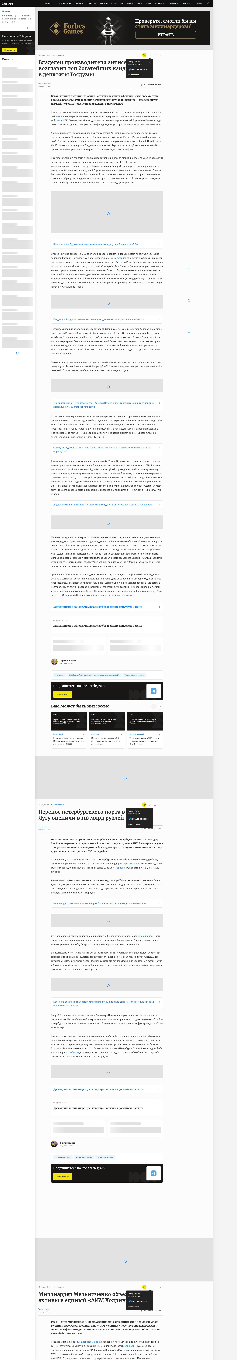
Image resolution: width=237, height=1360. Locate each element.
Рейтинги (79, 3)
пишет (59, 120)
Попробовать (134, 74)
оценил (144, 841)
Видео (114, 3)
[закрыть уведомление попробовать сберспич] (150, 63)
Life (121, 3)
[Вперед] (167, 552)
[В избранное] (83, 639)
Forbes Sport (58, 639)
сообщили (73, 957)
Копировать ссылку (152, 84)
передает (121, 772)
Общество (95, 639)
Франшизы (91, 3)
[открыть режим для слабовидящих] (144, 55)
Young (148, 3)
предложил (75, 920)
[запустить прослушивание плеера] (150, 55)
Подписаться (63, 599)
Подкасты (103, 3)
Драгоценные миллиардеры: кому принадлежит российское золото (98, 994)
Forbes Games (65, 3)
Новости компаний (136, 639)
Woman (130, 3)
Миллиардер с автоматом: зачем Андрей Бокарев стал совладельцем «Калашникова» (99, 808)
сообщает (128, 1251)
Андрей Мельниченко (90, 1246)
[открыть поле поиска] (208, 3)
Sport (139, 3)
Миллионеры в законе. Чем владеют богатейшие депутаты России (97, 512)
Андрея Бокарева (130, 768)
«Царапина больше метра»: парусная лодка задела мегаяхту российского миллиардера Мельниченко (100, 1309)
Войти (199, 3)
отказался (121, 206)
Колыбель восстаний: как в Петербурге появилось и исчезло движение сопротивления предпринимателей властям (104, 908)
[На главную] (7, 3)
